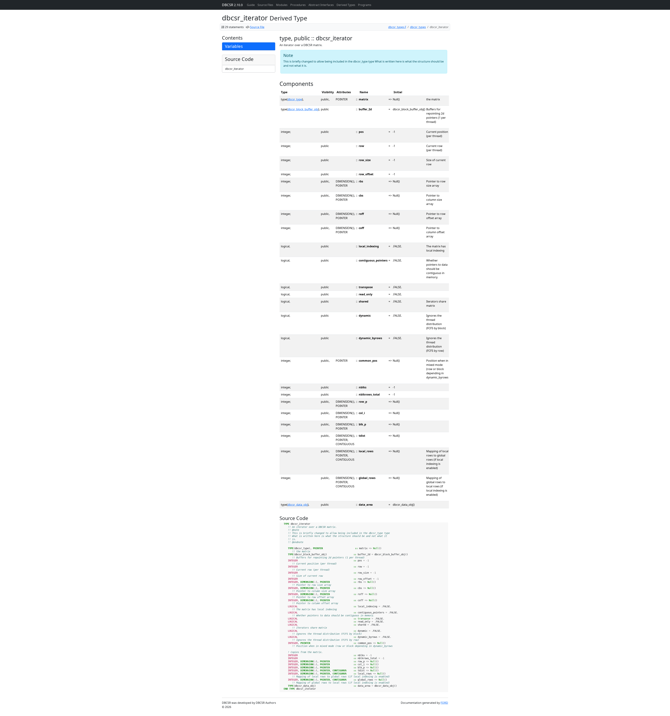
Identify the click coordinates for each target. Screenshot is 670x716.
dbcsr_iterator (234, 69)
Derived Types (346, 5)
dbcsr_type (295, 99)
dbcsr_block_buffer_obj (303, 109)
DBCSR (232, 4)
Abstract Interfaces (321, 5)
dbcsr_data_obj (298, 505)
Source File (257, 27)
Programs (364, 5)
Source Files (265, 5)
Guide (251, 5)
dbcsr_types (418, 27)
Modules (282, 5)
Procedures (298, 5)
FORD (444, 703)
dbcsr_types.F (397, 27)
